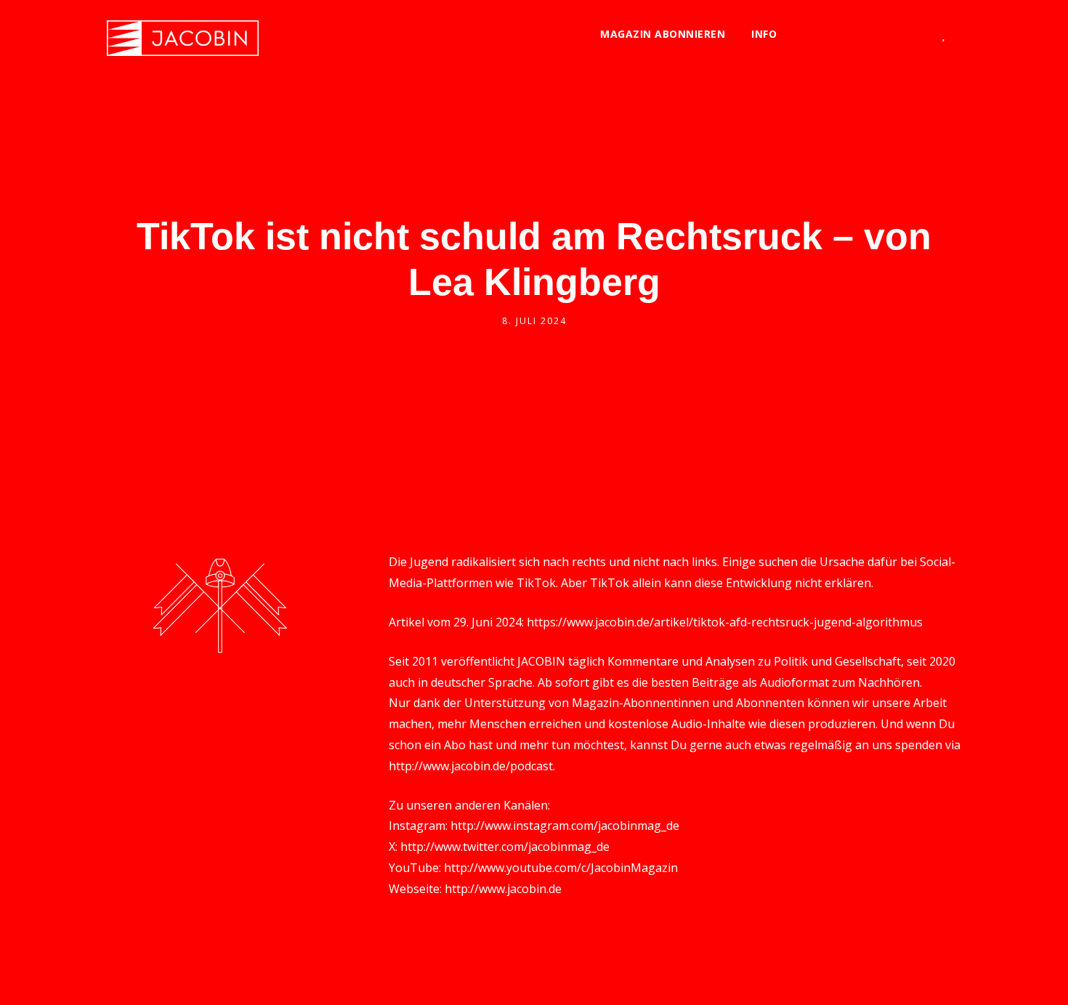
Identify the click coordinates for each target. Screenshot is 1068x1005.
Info (764, 34)
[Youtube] (874, 34)
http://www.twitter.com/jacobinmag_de (505, 847)
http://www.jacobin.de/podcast (471, 766)
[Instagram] (826, 34)
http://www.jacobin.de (503, 889)
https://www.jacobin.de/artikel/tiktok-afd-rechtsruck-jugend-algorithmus (725, 622)
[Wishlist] (943, 34)
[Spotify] (850, 34)
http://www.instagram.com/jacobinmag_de (564, 826)
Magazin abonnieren (662, 34)
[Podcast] (922, 34)
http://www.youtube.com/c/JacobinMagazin (561, 868)
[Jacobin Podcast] (183, 38)
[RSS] (898, 34)
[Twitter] (802, 34)
